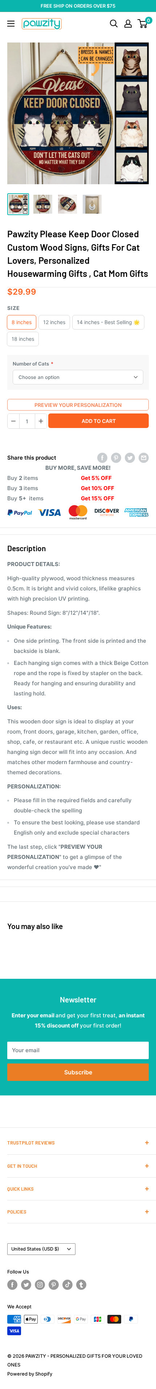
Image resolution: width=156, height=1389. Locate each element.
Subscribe (78, 1072)
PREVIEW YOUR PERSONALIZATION (78, 405)
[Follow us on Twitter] (26, 1285)
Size (13, 308)
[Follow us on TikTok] (67, 1285)
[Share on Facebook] (102, 457)
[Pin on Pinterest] (116, 457)
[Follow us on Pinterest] (54, 1285)
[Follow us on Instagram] (40, 1285)
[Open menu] (11, 24)
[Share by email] (144, 457)
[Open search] (114, 24)
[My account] (128, 24)
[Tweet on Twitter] (130, 457)
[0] (142, 23)
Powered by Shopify (29, 1374)
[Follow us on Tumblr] (81, 1285)
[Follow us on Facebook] (12, 1285)
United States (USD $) (35, 1249)
